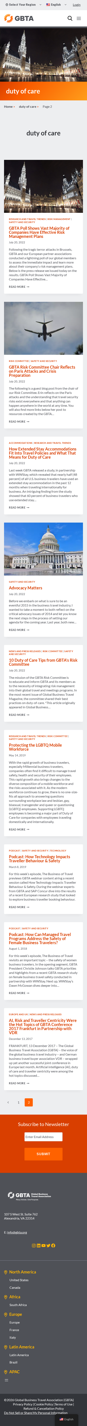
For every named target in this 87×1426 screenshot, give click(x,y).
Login (77, 5)
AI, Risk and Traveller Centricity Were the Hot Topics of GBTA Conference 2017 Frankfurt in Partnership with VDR (43, 1026)
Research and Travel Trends (27, 219)
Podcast (14, 850)
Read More (19, 286)
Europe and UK (18, 1014)
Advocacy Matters (25, 587)
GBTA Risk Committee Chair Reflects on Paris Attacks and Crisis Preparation (42, 371)
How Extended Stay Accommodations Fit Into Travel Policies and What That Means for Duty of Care (42, 452)
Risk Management (59, 219)
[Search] (70, 18)
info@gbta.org (17, 1232)
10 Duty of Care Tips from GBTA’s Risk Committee (43, 662)
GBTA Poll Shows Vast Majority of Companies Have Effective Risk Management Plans (39, 232)
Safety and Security (22, 222)
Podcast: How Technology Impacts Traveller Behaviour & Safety (39, 858)
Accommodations (20, 443)
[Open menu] (78, 18)
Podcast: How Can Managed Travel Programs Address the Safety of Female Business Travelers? (40, 938)
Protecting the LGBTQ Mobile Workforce (35, 747)
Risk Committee (19, 361)
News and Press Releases (25, 651)
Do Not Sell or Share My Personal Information (36, 1413)
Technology (58, 850)
